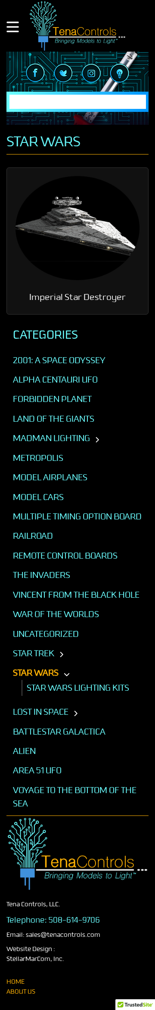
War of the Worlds (56, 614)
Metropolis (38, 457)
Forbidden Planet (52, 399)
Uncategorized (46, 633)
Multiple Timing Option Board (77, 516)
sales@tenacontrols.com (63, 935)
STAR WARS (36, 672)
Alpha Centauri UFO (55, 379)
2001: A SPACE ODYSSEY (59, 360)
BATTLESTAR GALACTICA (59, 731)
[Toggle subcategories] (97, 440)
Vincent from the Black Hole (76, 594)
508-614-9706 (74, 920)
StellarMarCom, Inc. (35, 959)
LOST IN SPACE (40, 711)
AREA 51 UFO (37, 770)
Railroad (33, 535)
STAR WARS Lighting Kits (78, 687)
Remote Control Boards (65, 555)
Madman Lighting (51, 438)
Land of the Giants (53, 418)
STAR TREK (33, 653)
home (15, 982)
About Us (20, 992)
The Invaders (41, 575)
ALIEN (24, 751)
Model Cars (38, 497)
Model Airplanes (50, 477)
